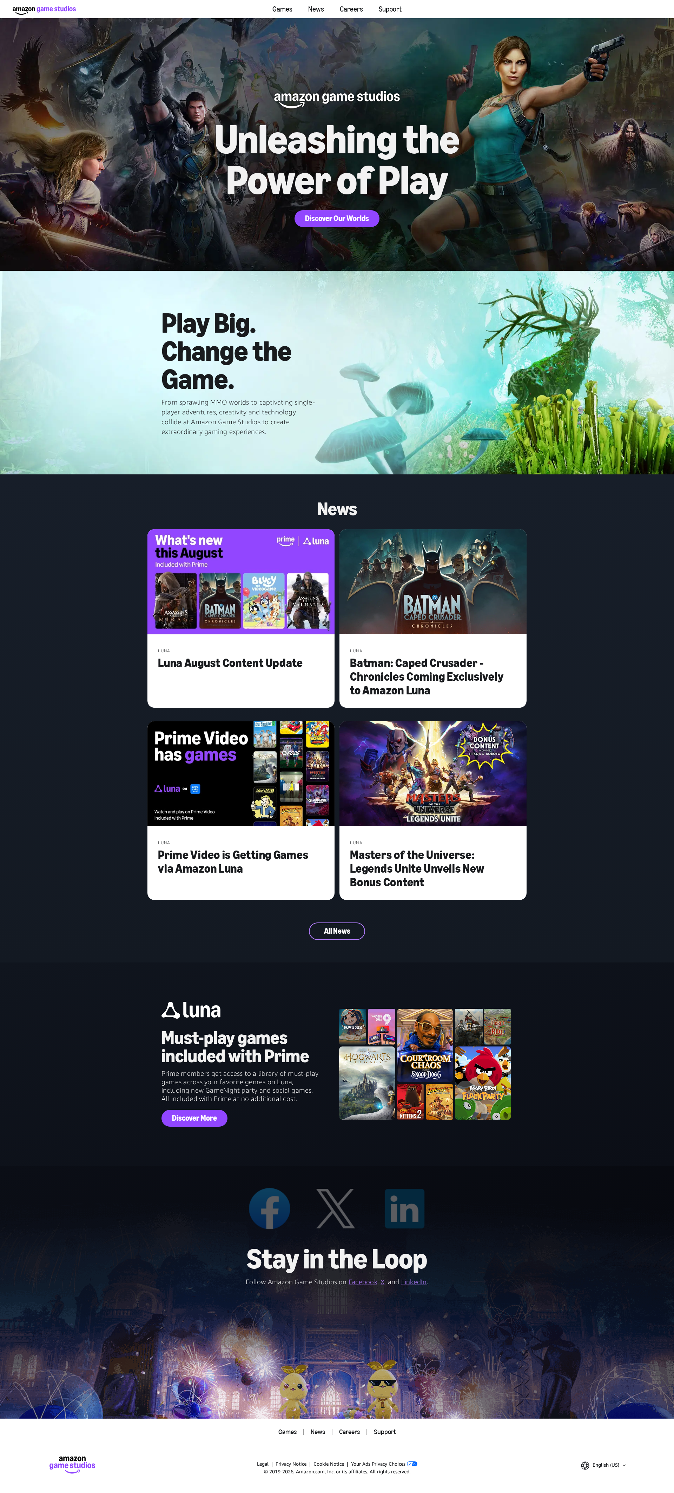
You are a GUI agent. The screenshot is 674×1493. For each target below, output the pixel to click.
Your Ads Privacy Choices (379, 1464)
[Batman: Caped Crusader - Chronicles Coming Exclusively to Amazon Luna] (433, 582)
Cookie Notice (328, 1464)
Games (282, 9)
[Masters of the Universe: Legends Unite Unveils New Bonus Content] (433, 774)
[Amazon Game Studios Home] (44, 10)
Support (390, 9)
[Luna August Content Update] (241, 582)
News (316, 9)
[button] (603, 1466)
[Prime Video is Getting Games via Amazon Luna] (241, 774)
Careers (351, 9)
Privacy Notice (291, 1464)
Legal (263, 1464)
